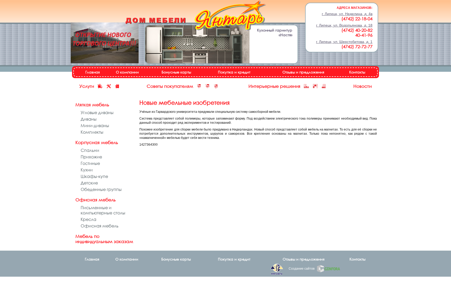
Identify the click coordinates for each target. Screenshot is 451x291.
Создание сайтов (302, 268)
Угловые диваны (97, 112)
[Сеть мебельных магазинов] (196, 16)
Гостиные (90, 163)
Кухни (87, 169)
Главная (92, 72)
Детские (89, 182)
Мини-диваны (95, 125)
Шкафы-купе (94, 176)
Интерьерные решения (274, 86)
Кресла (88, 219)
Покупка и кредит (234, 72)
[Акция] (105, 43)
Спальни (90, 150)
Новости (362, 86)
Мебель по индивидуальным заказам (104, 238)
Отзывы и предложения (303, 72)
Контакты (357, 72)
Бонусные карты (176, 72)
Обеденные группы (101, 189)
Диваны (89, 119)
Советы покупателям (170, 86)
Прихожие (91, 156)
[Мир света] (277, 270)
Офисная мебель (99, 225)
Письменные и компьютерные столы (103, 210)
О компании (127, 72)
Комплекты (92, 132)
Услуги (86, 86)
